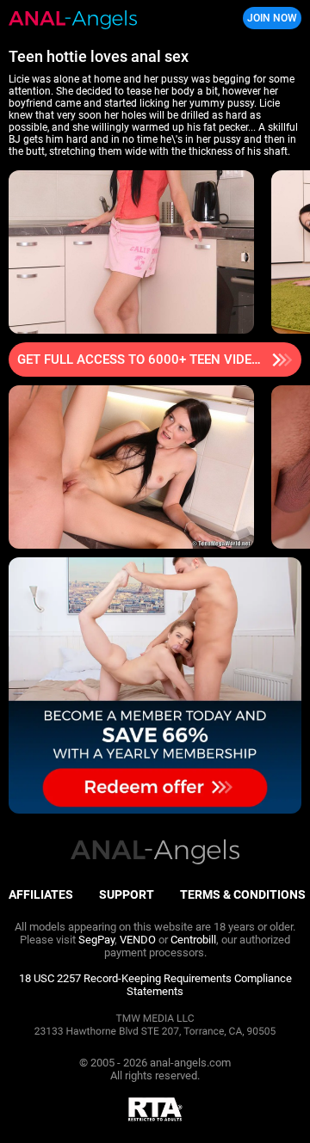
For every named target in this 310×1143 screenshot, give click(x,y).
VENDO (138, 939)
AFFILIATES (41, 894)
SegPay (96, 939)
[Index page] (104, 18)
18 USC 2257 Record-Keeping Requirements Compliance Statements (155, 985)
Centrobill (193, 939)
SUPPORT (126, 894)
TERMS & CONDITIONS (243, 894)
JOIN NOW (272, 18)
